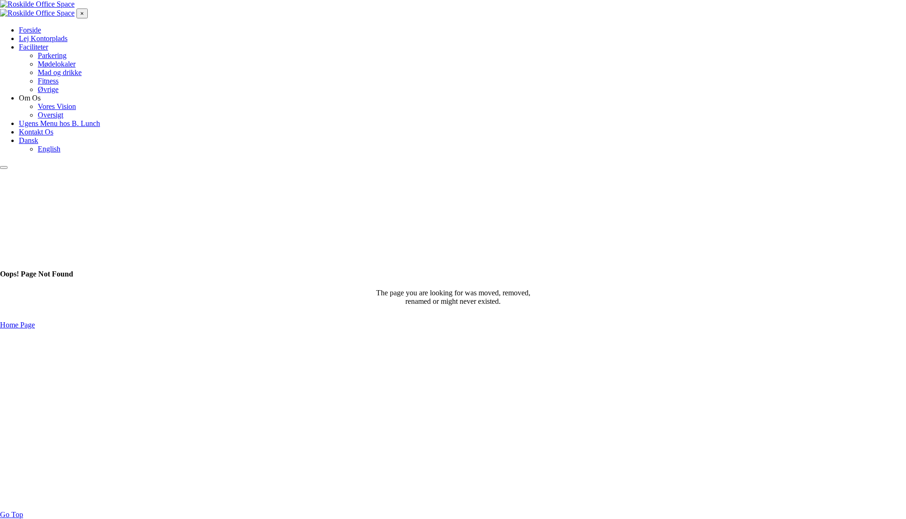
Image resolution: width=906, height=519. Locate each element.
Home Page (17, 325)
